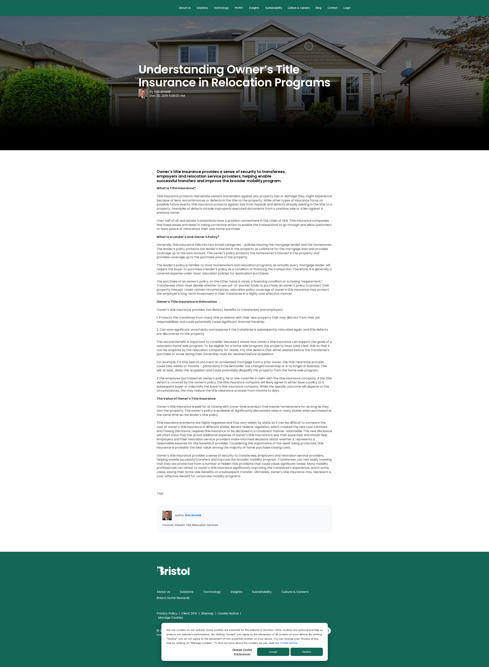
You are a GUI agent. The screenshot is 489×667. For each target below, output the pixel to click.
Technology (221, 8)
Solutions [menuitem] (186, 592)
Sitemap (207, 613)
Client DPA (189, 613)
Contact (332, 8)
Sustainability (273, 8)
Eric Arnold (162, 91)
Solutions (202, 8)
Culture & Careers (299, 8)
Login (347, 8)
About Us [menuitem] (163, 592)
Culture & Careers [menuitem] (294, 592)
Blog (318, 8)
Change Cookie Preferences (242, 652)
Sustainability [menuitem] (262, 592)
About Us (185, 8)
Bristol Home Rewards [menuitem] (173, 598)
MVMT (239, 8)
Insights (254, 8)
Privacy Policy (167, 613)
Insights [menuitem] (236, 592)
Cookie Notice (288, 642)
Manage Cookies (170, 617)
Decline (306, 651)
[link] (173, 570)
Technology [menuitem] (212, 592)
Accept (273, 651)
